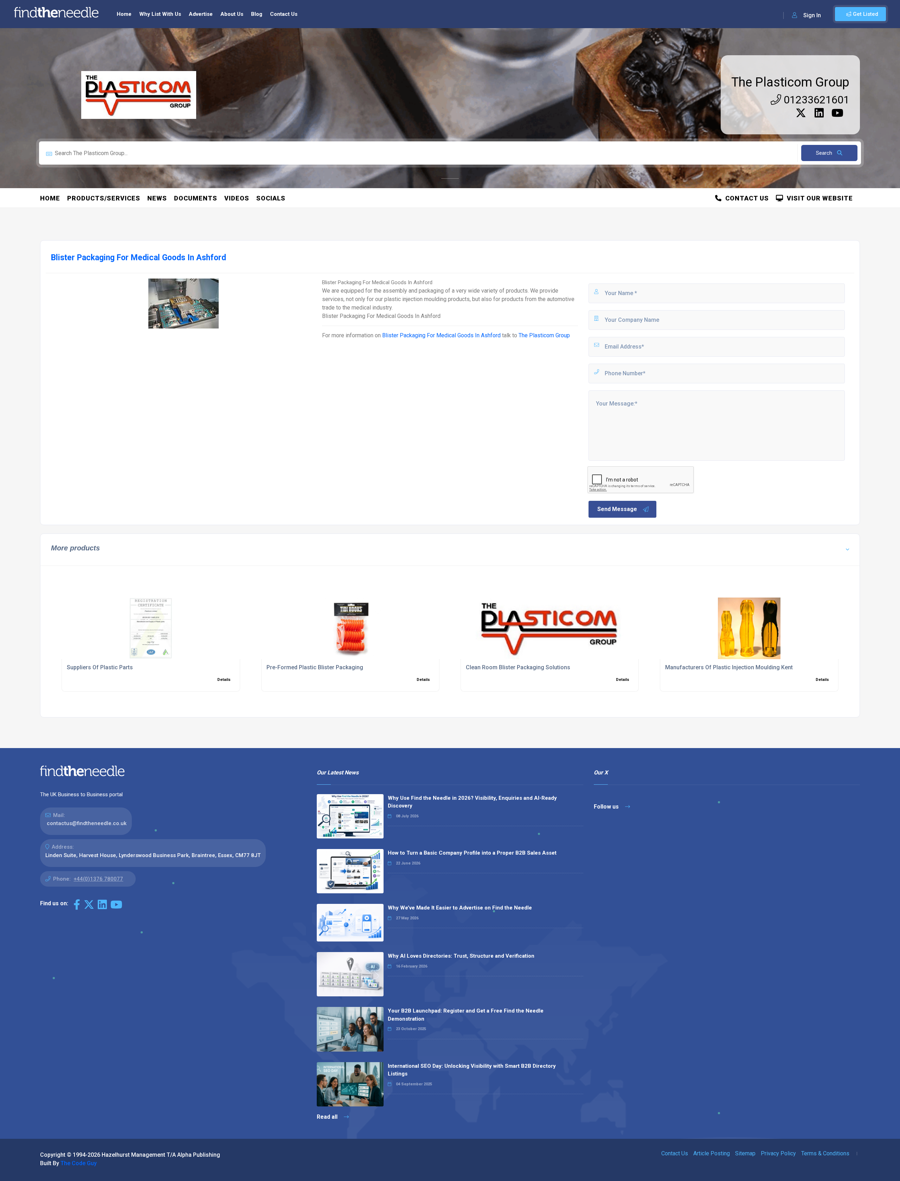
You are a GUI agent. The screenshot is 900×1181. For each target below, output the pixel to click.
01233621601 (815, 100)
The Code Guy (78, 1163)
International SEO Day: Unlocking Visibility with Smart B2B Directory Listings (472, 1070)
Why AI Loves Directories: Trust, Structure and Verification (461, 956)
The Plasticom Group (790, 82)
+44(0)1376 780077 (98, 879)
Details (224, 679)
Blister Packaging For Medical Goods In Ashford (441, 335)
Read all (328, 1116)
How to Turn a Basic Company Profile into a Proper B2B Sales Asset (472, 853)
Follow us (607, 806)
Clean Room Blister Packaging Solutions (518, 667)
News (157, 198)
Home (124, 14)
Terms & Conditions (825, 1153)
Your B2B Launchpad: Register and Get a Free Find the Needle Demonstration (466, 1015)
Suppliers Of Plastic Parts (100, 667)
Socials (270, 198)
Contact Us (283, 14)
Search (825, 153)
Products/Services (103, 198)
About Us (231, 14)
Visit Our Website (818, 198)
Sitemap (745, 1153)
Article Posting (711, 1153)
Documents (195, 198)
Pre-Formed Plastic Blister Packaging (314, 667)
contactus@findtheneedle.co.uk (87, 823)
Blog (256, 14)
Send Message (617, 509)
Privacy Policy (778, 1153)
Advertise (201, 14)
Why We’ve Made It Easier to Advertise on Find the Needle (460, 908)
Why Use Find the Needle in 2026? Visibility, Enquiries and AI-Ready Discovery (472, 802)
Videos (236, 198)
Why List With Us (160, 14)
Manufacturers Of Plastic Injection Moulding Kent (729, 667)
